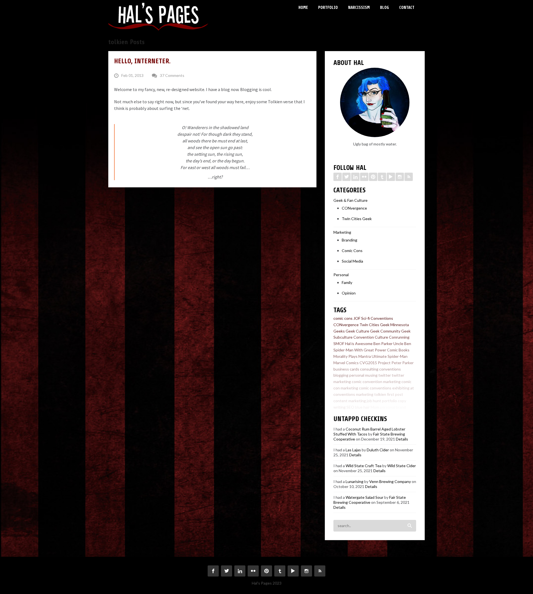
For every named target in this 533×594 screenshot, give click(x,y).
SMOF (338, 343)
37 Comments (172, 75)
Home (303, 7)
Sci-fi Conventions (377, 318)
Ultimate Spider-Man (390, 356)
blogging (340, 375)
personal (356, 375)
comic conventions (375, 388)
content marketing (349, 400)
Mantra (364, 356)
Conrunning (399, 337)
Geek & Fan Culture (350, 200)
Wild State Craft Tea (363, 465)
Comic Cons (352, 250)
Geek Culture (357, 331)
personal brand (393, 407)
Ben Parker (383, 343)
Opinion (349, 293)
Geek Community (385, 331)
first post (395, 394)
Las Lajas (353, 449)
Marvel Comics (346, 362)
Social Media (352, 261)
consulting (369, 369)
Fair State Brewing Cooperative (369, 500)
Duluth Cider (378, 449)
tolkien (380, 394)
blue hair (362, 407)
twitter (384, 375)
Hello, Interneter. (142, 61)
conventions (390, 369)
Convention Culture (370, 337)
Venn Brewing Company (390, 481)
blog (410, 407)
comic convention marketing (376, 381)
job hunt (374, 400)
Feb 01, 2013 (132, 75)
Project (384, 362)
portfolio (389, 400)
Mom (375, 407)
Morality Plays (345, 356)
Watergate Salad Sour (364, 497)
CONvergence (354, 208)
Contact (406, 7)
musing (371, 375)
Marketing (342, 232)
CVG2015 (368, 362)
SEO (350, 407)
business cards (346, 369)
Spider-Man (343, 350)
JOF (356, 318)
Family (347, 282)
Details (402, 439)
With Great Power (370, 350)
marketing (364, 394)
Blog (384, 7)
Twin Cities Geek (357, 218)
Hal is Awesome (359, 343)
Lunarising (354, 481)
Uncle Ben (402, 343)
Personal (341, 274)
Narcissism (359, 7)
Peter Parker (402, 362)
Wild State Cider (401, 465)
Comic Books (398, 350)
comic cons (343, 318)
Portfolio (328, 7)
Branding (349, 240)
